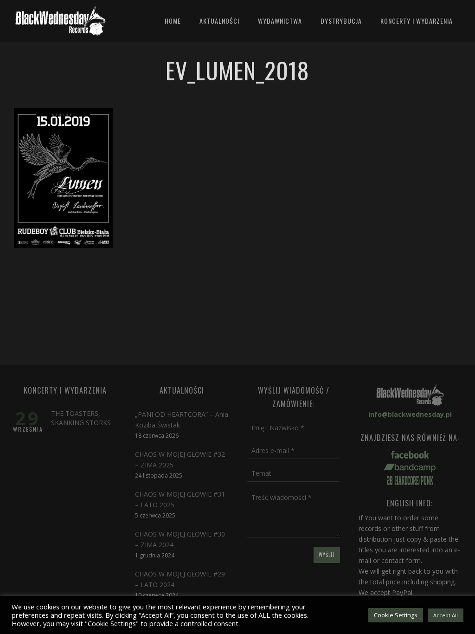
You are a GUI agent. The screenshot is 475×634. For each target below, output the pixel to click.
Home (173, 21)
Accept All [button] (445, 615)
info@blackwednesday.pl (410, 414)
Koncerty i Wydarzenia (416, 21)
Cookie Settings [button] (395, 615)
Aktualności (219, 21)
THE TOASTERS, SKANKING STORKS (81, 418)
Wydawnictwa (280, 21)
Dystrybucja (341, 21)
